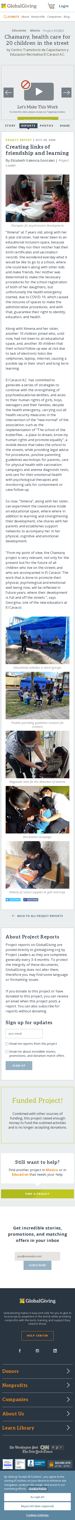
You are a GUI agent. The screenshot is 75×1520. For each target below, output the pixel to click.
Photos (46, 125)
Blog (66, 16)
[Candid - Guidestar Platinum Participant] (21, 1464)
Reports (28, 125)
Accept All (37, 1497)
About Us (13, 1414)
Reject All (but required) (37, 1506)
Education (19, 30)
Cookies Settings (37, 1515)
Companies (54, 16)
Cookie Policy (37, 1489)
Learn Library (18, 1428)
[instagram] (37, 1350)
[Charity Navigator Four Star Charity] (8, 1464)
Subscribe (37, 1265)
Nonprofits (38, 16)
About (25, 16)
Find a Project (37, 1194)
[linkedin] (55, 1350)
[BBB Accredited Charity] (38, 1464)
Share (65, 125)
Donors (10, 1371)
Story (10, 125)
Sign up (18, 1065)
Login (64, 6)
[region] (37, 1495)
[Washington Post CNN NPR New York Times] (37, 1450)
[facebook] (20, 1350)
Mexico (35, 30)
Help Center (37, 1335)
